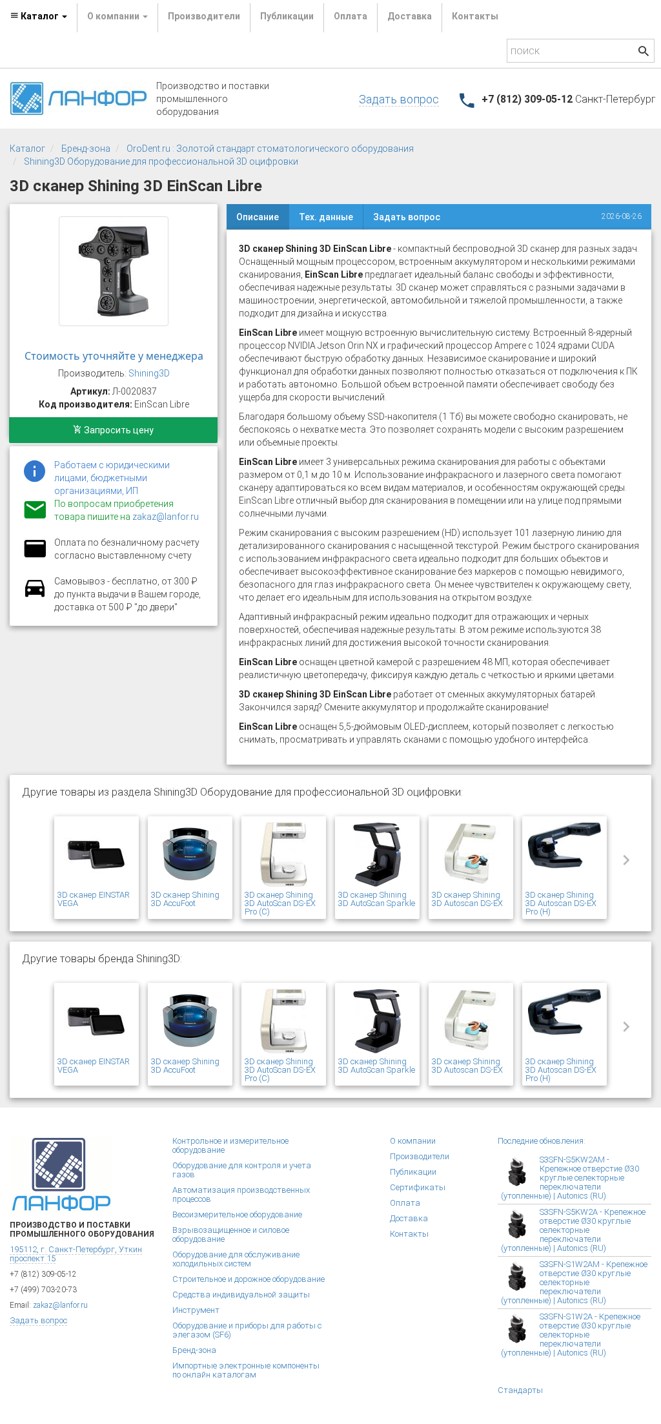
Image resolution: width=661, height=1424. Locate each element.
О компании (413, 1141)
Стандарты (520, 1390)
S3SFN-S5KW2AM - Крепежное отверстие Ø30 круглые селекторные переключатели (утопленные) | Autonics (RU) (570, 1178)
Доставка (409, 16)
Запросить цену (118, 430)
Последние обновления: (541, 1141)
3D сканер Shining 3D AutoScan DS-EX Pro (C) (280, 903)
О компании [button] (114, 16)
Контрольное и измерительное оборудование (230, 1145)
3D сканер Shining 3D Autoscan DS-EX (467, 899)
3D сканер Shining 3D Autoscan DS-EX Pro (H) (560, 903)
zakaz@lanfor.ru (165, 516)
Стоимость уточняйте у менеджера (114, 356)
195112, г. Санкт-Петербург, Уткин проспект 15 (76, 1253)
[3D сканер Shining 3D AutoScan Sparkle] (377, 855)
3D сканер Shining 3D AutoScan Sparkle (376, 899)
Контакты (475, 16)
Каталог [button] (40, 16)
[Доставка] (35, 595)
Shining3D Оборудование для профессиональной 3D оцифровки (161, 161)
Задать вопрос (399, 99)
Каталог (27, 148)
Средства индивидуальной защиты (241, 1294)
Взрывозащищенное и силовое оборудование (230, 1234)
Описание (257, 217)
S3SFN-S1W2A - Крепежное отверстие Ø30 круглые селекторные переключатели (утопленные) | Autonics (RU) (570, 1334)
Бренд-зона (85, 148)
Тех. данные (326, 217)
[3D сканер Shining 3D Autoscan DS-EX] (471, 855)
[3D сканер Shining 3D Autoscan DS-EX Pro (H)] (564, 855)
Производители (204, 16)
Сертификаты (417, 1187)
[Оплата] (35, 557)
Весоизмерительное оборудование (237, 1214)
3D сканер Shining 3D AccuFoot (185, 899)
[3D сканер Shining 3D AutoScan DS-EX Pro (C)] (284, 855)
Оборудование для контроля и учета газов (241, 1170)
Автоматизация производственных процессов (241, 1194)
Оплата (350, 16)
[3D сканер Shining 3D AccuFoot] (190, 855)
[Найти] (644, 53)
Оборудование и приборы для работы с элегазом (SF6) (246, 1330)
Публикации (287, 16)
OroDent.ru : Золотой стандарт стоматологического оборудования (270, 148)
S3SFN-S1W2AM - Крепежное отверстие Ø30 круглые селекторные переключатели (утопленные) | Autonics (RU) (574, 1282)
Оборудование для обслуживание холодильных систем (236, 1259)
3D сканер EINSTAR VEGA (93, 899)
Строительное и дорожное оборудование (248, 1279)
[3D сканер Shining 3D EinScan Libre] (113, 271)
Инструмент (195, 1310)
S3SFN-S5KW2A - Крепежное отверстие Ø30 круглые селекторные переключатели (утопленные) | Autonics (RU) (573, 1230)
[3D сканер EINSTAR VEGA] (96, 855)
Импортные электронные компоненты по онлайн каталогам (246, 1370)
